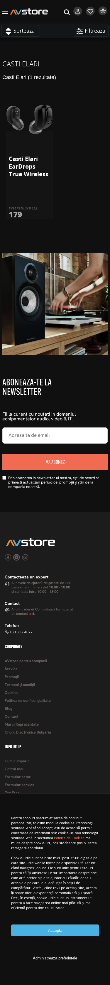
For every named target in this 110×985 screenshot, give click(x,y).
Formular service (19, 785)
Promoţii (12, 677)
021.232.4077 (21, 632)
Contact (11, 717)
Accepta (55, 930)
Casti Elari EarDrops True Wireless (28, 166)
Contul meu (14, 769)
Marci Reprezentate (22, 724)
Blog (8, 709)
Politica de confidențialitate (28, 701)
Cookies (11, 693)
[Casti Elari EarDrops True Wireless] (29, 119)
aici (31, 614)
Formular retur (18, 777)
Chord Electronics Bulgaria (28, 732)
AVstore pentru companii (26, 661)
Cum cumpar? (17, 761)
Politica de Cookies (69, 837)
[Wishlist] (90, 14)
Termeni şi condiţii (20, 685)
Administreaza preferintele (55, 958)
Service (11, 669)
